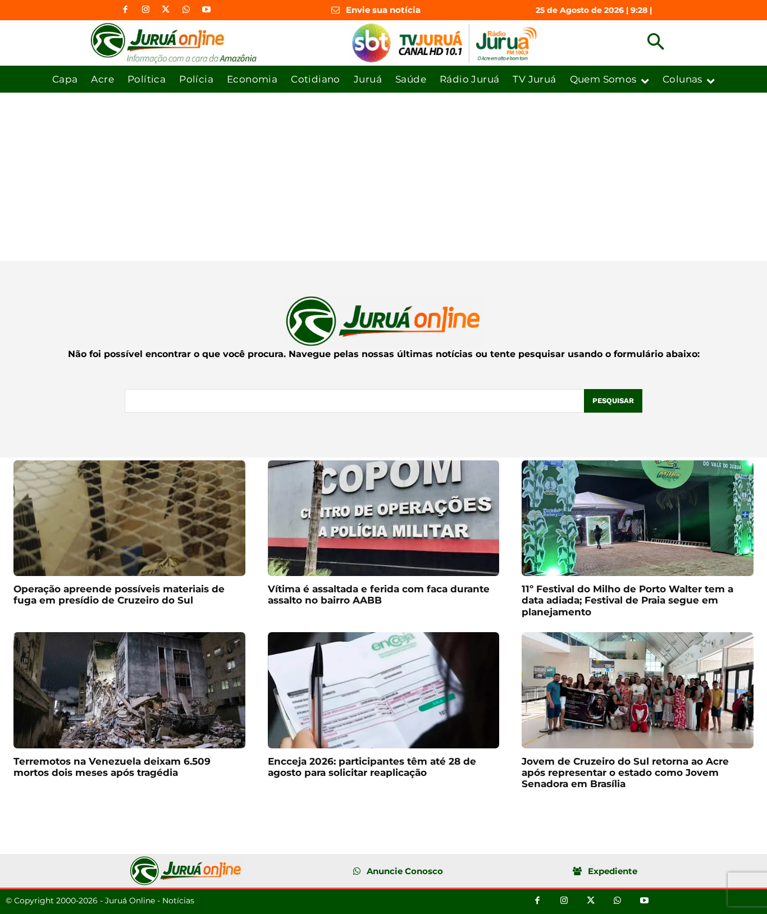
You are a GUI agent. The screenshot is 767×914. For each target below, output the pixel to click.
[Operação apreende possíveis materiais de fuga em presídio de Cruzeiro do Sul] (129, 518)
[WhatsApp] (186, 10)
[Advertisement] (383, 176)
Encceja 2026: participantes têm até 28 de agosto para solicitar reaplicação (372, 767)
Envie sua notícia (383, 9)
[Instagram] (145, 10)
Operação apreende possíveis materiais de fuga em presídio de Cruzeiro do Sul (119, 594)
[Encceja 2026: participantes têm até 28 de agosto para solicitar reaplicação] (384, 690)
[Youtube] (206, 10)
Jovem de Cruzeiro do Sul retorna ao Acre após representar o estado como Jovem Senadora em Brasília (625, 773)
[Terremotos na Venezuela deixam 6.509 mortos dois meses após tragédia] (129, 690)
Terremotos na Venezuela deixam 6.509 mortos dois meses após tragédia (112, 767)
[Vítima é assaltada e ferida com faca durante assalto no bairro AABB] (384, 518)
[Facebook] (125, 10)
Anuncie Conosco (405, 871)
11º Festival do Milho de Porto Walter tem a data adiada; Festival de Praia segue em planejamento (627, 600)
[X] (166, 10)
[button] (655, 43)
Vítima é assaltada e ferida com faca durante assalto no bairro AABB (379, 594)
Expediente (612, 871)
